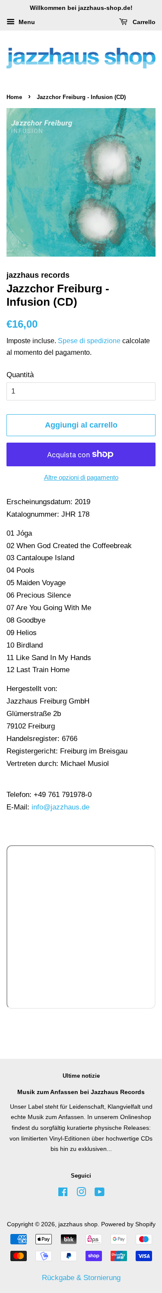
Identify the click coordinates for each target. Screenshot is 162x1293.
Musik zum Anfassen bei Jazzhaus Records (81, 1091)
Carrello (143, 22)
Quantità (20, 375)
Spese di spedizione (89, 340)
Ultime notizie (81, 1076)
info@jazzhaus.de (60, 807)
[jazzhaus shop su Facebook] (63, 1193)
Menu (26, 22)
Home (14, 97)
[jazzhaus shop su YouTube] (100, 1193)
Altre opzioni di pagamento (81, 477)
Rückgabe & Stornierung (81, 1278)
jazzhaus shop (78, 1224)
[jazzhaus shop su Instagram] (81, 1193)
